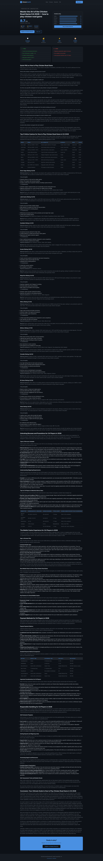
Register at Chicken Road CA (27, 31)
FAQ (60, 2)
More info (38, 31)
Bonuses (51, 2)
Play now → (79, 2)
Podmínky (54, 858)
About (47, 2)
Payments (56, 2)
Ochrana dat (49, 858)
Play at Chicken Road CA (68, 26)
